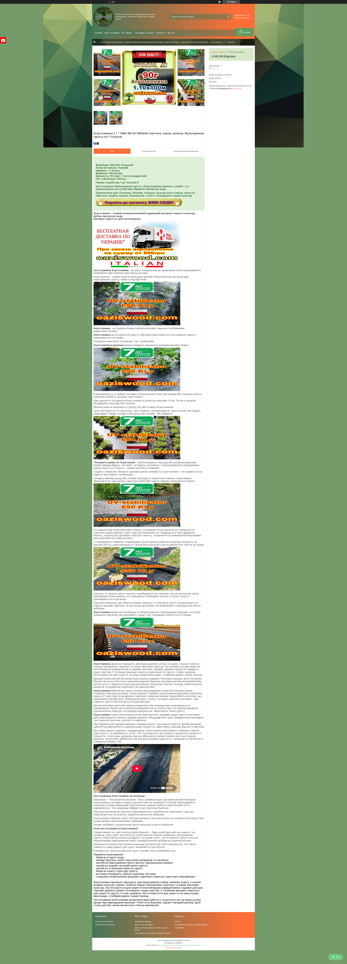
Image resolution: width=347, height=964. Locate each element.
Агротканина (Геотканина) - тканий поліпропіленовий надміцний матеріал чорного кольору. (139, 42)
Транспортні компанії (104, 921)
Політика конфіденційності (190, 945)
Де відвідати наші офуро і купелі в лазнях (153, 933)
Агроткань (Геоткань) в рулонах (194, 42)
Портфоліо (179, 927)
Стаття (177, 921)
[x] (98, 144)
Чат (337, 957)
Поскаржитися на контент (168, 945)
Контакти (160, 32)
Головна (98, 32)
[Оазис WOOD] (104, 17)
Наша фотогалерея (143, 921)
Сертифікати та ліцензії (105, 924)
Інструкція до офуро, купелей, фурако (191, 924)
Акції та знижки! (112, 32)
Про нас (171, 32)
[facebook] (95, 144)
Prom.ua (186, 940)
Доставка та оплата (144, 32)
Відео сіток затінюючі (144, 924)
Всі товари (126, 32)
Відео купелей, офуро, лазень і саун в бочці (151, 928)
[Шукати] (228, 16)
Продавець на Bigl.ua (174, 942)
